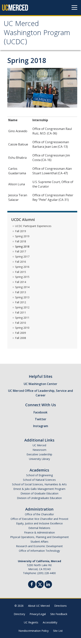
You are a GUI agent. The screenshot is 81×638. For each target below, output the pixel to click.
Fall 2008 (20, 338)
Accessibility (50, 622)
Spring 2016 (22, 267)
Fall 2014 (20, 282)
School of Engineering (39, 475)
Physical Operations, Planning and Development (39, 537)
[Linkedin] (48, 585)
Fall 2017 (20, 251)
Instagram (40, 426)
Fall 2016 (20, 261)
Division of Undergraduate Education (39, 498)
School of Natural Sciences (39, 480)
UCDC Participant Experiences (33, 226)
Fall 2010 (20, 322)
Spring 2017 (22, 256)
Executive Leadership (39, 454)
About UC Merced (39, 605)
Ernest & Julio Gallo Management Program (39, 489)
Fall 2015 (20, 272)
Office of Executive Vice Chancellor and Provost (39, 519)
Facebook (40, 412)
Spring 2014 (22, 287)
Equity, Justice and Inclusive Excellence (39, 523)
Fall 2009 (20, 333)
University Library (39, 459)
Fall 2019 (20, 231)
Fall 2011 (20, 312)
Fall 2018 (20, 241)
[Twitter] (40, 584)
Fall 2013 (20, 292)
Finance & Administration (39, 532)
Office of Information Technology (39, 550)
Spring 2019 (22, 236)
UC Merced (39, 445)
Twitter (40, 419)
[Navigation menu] (74, 8)
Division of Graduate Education (39, 493)
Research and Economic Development (39, 546)
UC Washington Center (40, 384)
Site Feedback (58, 614)
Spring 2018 (22, 246)
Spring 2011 (22, 317)
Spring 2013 (22, 297)
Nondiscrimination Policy (33, 630)
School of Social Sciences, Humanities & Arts (39, 484)
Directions (60, 605)
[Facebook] (32, 585)
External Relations (39, 528)
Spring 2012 (22, 307)
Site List (58, 630)
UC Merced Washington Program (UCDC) (37, 33)
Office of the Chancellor (39, 514)
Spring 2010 (22, 327)
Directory (19, 614)
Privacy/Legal (38, 614)
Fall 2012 (20, 302)
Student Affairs (39, 541)
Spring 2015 (22, 277)
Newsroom (39, 450)
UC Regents (31, 622)
